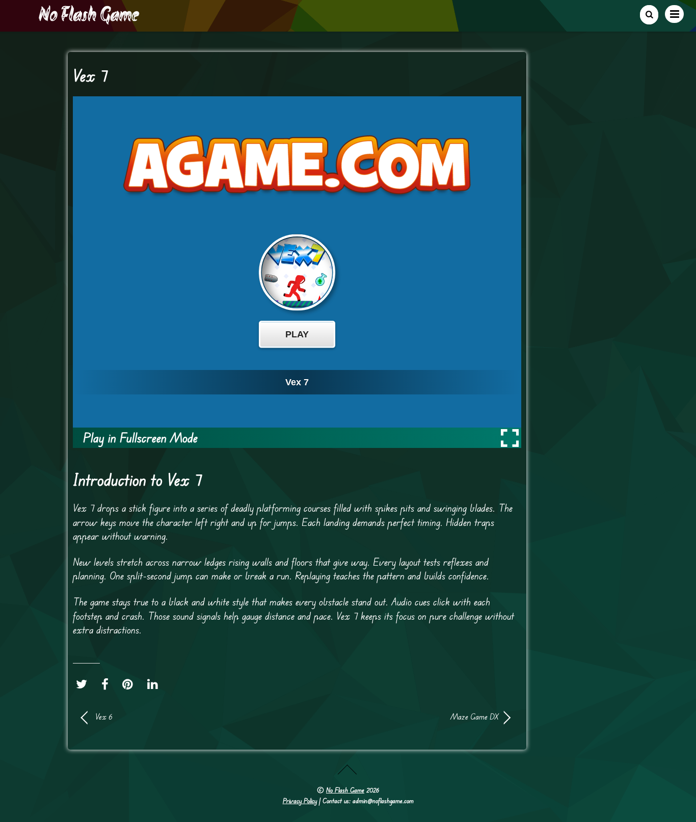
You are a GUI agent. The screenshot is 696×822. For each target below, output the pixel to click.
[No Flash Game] (89, 20)
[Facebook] (107, 684)
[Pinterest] (130, 684)
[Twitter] (84, 684)
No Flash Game (345, 790)
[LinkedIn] (155, 684)
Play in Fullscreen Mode (140, 437)
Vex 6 (104, 716)
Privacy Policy (300, 801)
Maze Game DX (404, 716)
